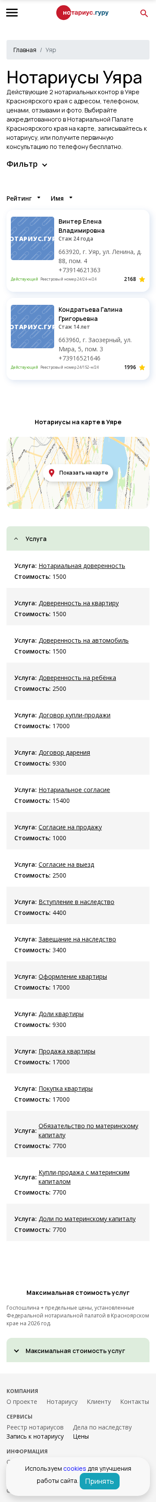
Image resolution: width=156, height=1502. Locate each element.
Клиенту (99, 1401)
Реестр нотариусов (35, 1427)
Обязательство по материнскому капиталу (88, 1130)
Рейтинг (19, 198)
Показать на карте (83, 472)
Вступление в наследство (76, 902)
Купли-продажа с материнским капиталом (84, 1176)
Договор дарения (64, 752)
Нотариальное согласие (74, 790)
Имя (57, 198)
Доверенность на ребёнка (77, 677)
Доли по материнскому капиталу (87, 1219)
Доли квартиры (61, 1014)
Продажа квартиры (67, 1051)
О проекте (21, 1401)
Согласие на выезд (66, 864)
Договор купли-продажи (74, 715)
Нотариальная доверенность (82, 565)
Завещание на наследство (77, 939)
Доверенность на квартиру (79, 603)
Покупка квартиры (66, 1088)
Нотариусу (62, 1401)
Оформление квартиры (73, 976)
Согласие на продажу (70, 827)
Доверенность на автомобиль (84, 640)
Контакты (134, 1401)
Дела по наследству (102, 1427)
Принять (99, 1481)
